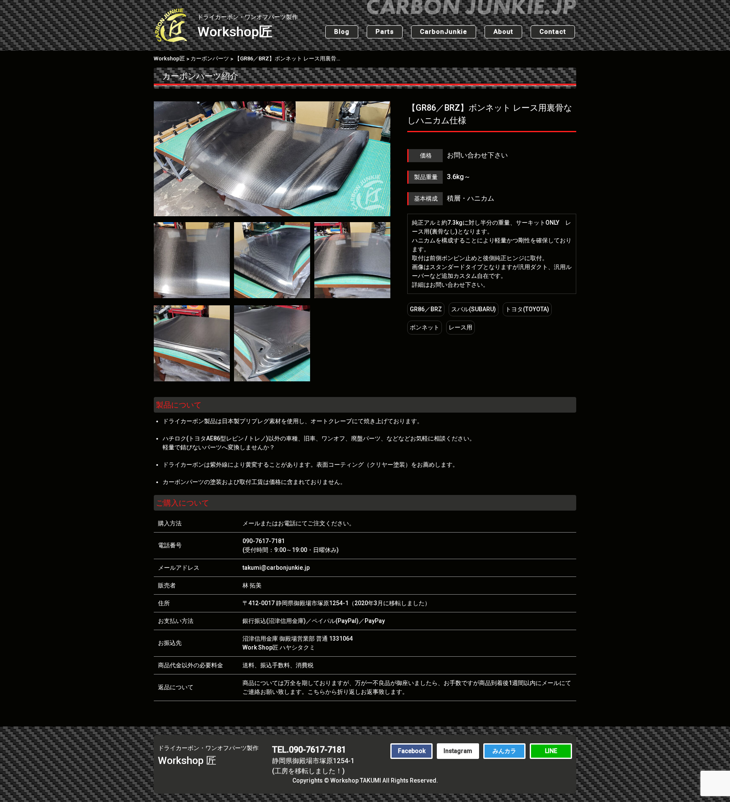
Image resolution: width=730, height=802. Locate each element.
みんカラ (504, 751)
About (503, 31)
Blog (341, 31)
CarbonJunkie (443, 31)
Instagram (458, 751)
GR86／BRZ (426, 309)
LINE (551, 751)
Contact (552, 31)
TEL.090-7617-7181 (309, 750)
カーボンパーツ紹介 (200, 76)
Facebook (411, 751)
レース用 (460, 327)
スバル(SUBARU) (473, 309)
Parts (385, 31)
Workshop (247, 27)
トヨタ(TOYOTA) (527, 309)
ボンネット (424, 327)
